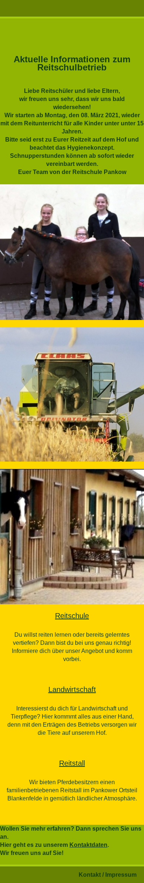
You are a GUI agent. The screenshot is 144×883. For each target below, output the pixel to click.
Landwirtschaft (72, 689)
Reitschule (72, 616)
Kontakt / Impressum (108, 875)
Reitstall (72, 763)
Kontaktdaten (88, 845)
